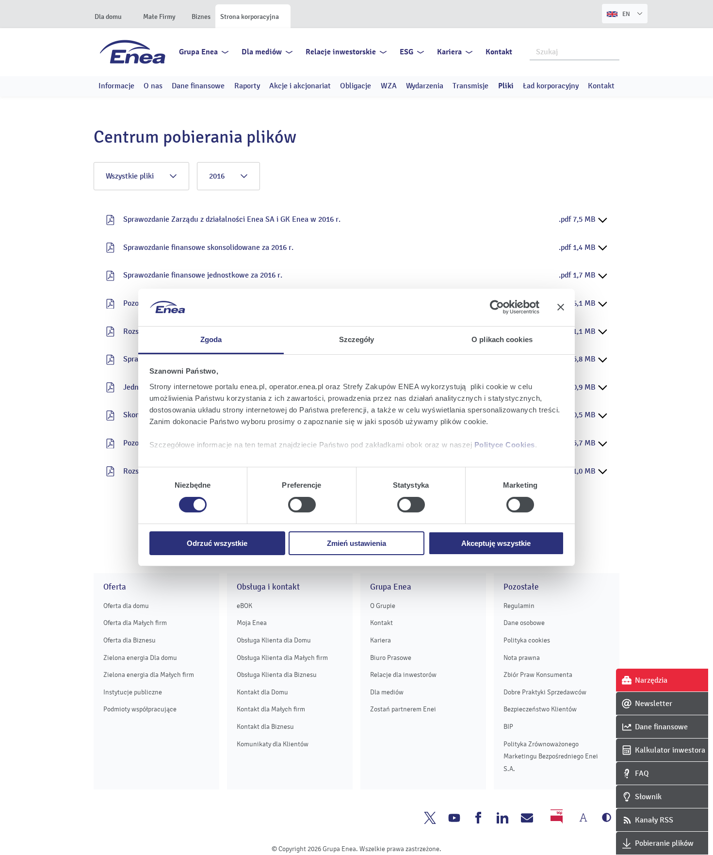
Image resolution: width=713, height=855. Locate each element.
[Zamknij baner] (560, 307)
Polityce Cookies (504, 445)
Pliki (506, 86)
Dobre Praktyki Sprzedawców (544, 692)
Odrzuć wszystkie (217, 543)
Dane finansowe (198, 86)
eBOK (244, 606)
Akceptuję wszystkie (496, 543)
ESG (406, 52)
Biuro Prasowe (390, 658)
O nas (153, 86)
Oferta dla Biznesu (129, 640)
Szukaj (612, 51)
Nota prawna (521, 658)
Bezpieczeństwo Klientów (540, 709)
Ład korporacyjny (551, 86)
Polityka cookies (526, 640)
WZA (389, 86)
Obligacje (355, 86)
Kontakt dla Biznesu (265, 727)
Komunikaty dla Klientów (272, 744)
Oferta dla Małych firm (135, 623)
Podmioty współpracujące (140, 709)
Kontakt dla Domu (262, 692)
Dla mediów (262, 52)
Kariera (449, 52)
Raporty (247, 86)
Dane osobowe (524, 623)
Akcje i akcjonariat (300, 86)
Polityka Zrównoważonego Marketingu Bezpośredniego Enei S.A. (550, 756)
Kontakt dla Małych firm (271, 709)
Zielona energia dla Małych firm (148, 675)
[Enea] (132, 51)
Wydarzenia (424, 86)
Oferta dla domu (126, 606)
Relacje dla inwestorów (403, 675)
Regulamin (519, 606)
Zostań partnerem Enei (403, 709)
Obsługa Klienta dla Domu (274, 640)
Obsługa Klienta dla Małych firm (282, 658)
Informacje (116, 86)
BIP (508, 727)
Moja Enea (252, 623)
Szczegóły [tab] (356, 339)
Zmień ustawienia (356, 543)
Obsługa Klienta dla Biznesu (277, 675)
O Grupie (382, 606)
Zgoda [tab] (211, 339)
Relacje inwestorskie (341, 52)
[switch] (302, 504)
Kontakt (499, 52)
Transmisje (470, 86)
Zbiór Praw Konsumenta (537, 675)
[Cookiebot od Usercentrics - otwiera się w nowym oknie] (496, 307)
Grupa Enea (198, 52)
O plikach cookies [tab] (502, 339)
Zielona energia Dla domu (140, 658)
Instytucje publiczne (132, 692)
